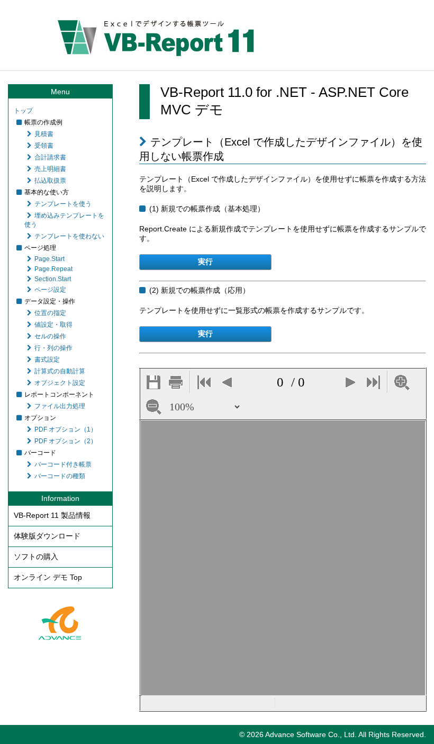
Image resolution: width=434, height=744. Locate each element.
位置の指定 (50, 313)
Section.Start (52, 279)
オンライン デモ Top (48, 577)
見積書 (43, 134)
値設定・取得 (53, 324)
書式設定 (47, 359)
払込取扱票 (50, 180)
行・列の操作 (53, 348)
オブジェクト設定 (59, 383)
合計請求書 (50, 157)
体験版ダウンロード (47, 536)
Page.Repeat (53, 269)
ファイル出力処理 (59, 406)
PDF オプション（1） (65, 429)
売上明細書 (50, 169)
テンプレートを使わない (69, 236)
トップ (23, 110)
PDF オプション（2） (65, 441)
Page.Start (49, 259)
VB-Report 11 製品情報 (52, 515)
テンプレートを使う (63, 204)
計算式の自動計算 (59, 371)
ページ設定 (50, 289)
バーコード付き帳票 (63, 464)
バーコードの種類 (59, 476)
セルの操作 (50, 336)
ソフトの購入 (36, 556)
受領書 (43, 145)
